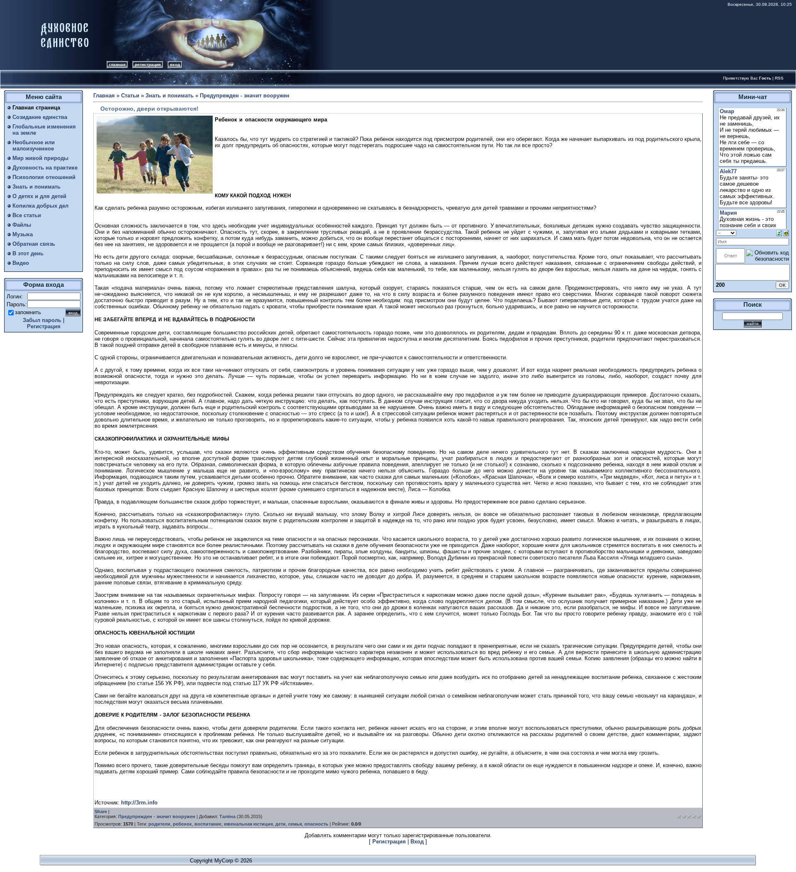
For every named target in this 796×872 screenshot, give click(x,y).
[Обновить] (779, 233)
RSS (779, 78)
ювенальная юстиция (248, 823)
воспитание (207, 823)
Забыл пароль (42, 320)
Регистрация (148, 64)
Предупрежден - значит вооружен (244, 95)
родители (159, 823)
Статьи (130, 95)
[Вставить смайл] (786, 233)
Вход (175, 64)
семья (295, 823)
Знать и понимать (170, 95)
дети (280, 823)
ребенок (182, 823)
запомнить (28, 312)
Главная (117, 64)
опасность (316, 823)
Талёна (227, 816)
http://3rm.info (139, 802)
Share (101, 811)
